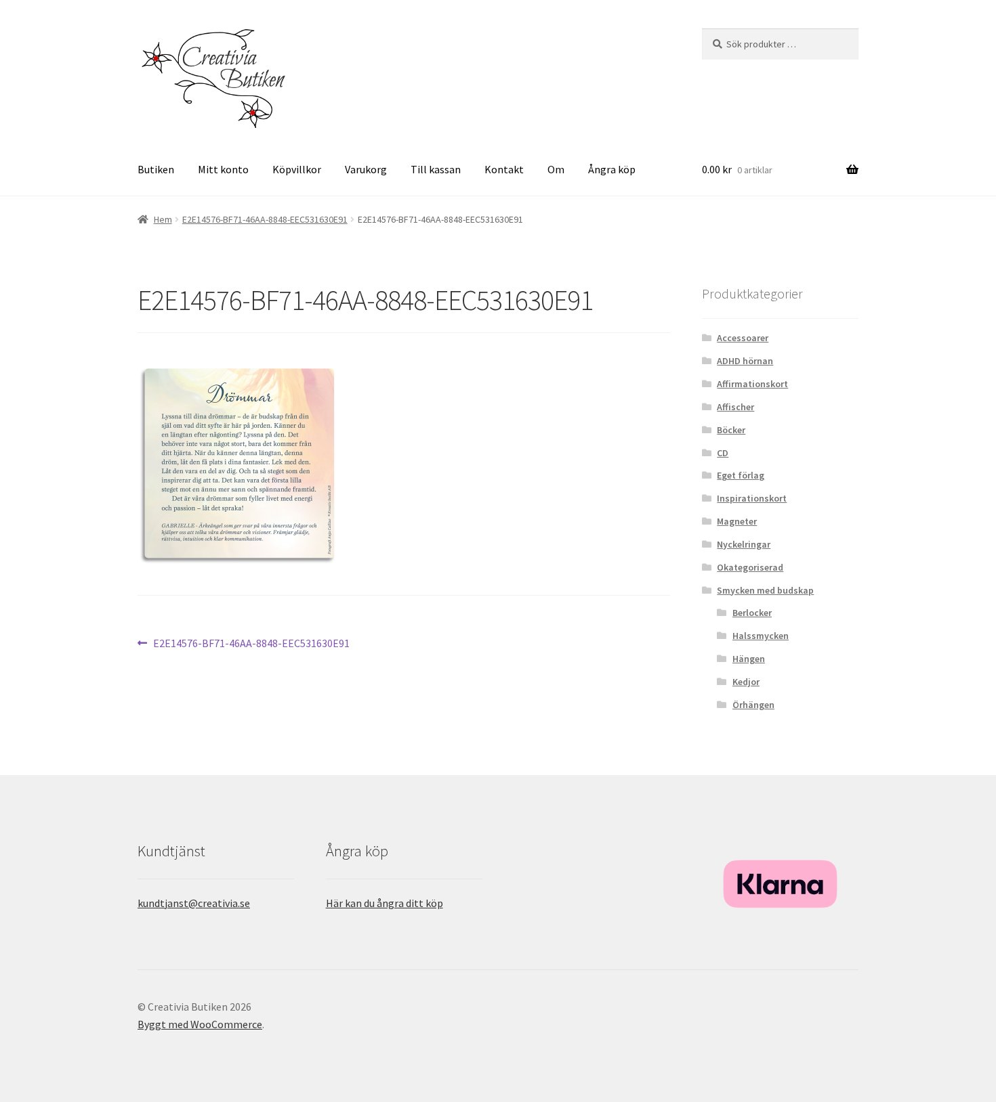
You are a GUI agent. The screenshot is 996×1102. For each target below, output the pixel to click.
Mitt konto (223, 169)
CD (722, 453)
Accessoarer (742, 338)
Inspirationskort (752, 498)
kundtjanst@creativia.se (194, 903)
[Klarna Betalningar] (780, 884)
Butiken (156, 169)
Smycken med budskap (765, 590)
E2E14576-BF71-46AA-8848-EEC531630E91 (265, 219)
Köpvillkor (296, 169)
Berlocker (752, 613)
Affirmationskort (752, 384)
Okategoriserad (750, 567)
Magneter (737, 521)
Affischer (735, 407)
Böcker (731, 430)
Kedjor (746, 682)
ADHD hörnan (745, 361)
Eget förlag (740, 475)
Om (555, 169)
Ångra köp (612, 169)
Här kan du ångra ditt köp (384, 903)
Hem (163, 219)
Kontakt (504, 169)
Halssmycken (760, 636)
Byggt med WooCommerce (200, 1024)
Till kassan (436, 169)
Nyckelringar (743, 544)
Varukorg (366, 169)
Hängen (748, 659)
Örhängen (753, 705)
